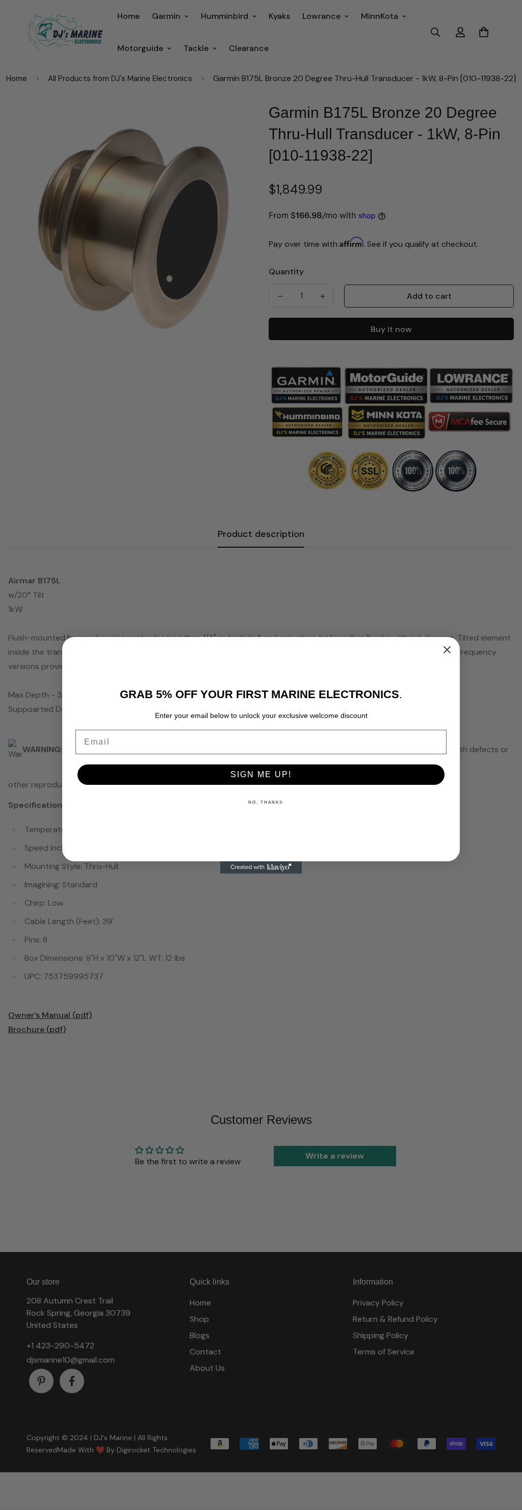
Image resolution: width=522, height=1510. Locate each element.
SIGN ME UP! (261, 774)
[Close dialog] (447, 649)
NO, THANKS (265, 802)
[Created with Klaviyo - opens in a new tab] (261, 867)
